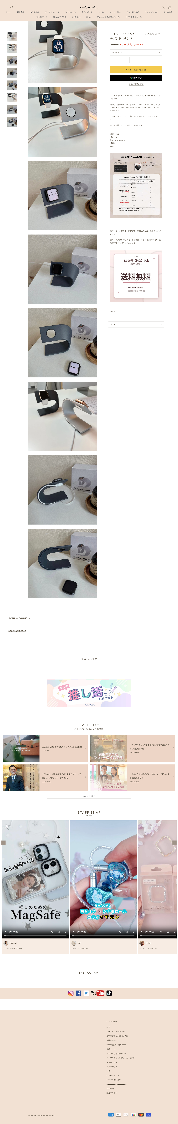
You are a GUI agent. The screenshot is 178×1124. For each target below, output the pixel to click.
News (88, 17)
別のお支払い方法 (136, 84)
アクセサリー (112, 1066)
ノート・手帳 (115, 12)
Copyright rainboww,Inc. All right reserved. (41, 1115)
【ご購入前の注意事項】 (18, 618)
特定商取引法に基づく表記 (117, 1036)
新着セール (111, 1049)
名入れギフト (87, 12)
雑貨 (108, 1071)
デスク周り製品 (132, 12)
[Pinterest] (125, 311)
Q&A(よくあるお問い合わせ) (108, 17)
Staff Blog (76, 17)
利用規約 (110, 1088)
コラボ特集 (34, 12)
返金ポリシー (112, 1093)
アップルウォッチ (52, 12)
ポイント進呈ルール (133, 17)
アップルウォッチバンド (116, 1053)
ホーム (8, 12)
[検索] (11, 7)
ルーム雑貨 (167, 12)
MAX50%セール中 (114, 1079)
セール (101, 12)
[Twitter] (121, 311)
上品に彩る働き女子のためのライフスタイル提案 (62, 746)
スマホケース (70, 12)
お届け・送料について (17, 630)
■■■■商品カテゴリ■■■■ (116, 1045)
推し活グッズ (41, 17)
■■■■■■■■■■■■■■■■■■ (117, 1084)
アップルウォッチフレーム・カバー (121, 1058)
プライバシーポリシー (116, 1031)
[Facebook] (118, 311)
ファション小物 (151, 12)
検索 (108, 1027)
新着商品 (20, 12)
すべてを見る (89, 796)
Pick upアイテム (59, 17)
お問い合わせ (112, 1040)
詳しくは (114, 324)
